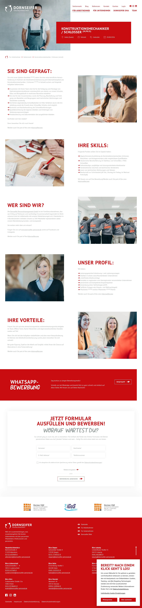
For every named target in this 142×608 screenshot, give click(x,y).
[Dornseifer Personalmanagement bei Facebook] (130, 6)
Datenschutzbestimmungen (93, 462)
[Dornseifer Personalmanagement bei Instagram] (133, 6)
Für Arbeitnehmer (81, 10)
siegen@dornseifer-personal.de (60, 557)
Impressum (18, 601)
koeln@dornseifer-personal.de (16, 588)
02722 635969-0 (11, 554)
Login (124, 6)
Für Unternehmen (101, 10)
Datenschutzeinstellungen (51, 601)
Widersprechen (107, 599)
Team (134, 10)
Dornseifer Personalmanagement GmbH (24, 211)
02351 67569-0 (11, 570)
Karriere (115, 6)
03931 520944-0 (55, 586)
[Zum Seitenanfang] (136, 551)
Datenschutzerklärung (32, 601)
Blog (86, 6)
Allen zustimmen (126, 599)
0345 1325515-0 (55, 570)
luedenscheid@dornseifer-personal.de (19, 572)
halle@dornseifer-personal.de (59, 572)
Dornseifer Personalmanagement (6, 57)
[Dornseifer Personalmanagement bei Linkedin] (136, 6)
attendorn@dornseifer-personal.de (17, 557)
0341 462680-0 (97, 554)
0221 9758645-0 (11, 586)
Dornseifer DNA (121, 10)
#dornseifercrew (37, 127)
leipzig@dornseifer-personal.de (103, 557)
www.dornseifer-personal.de (31, 229)
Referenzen (96, 6)
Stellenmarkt (77, 6)
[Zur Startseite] (18, 526)
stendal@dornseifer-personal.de (60, 588)
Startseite (8, 601)
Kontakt (106, 6)
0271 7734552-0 (55, 554)
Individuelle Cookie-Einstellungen (113, 593)
